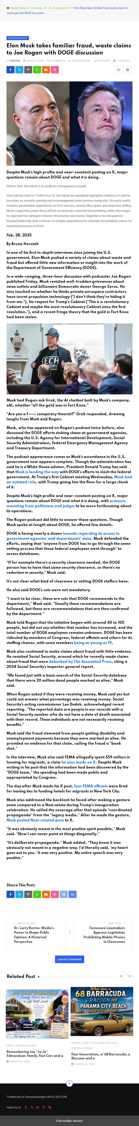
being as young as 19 (93, 643)
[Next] (129, 976)
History (76, 1043)
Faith (10, 1045)
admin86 (15, 61)
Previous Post (27, 923)
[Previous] (121, 976)
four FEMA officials (91, 786)
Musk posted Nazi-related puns (35, 820)
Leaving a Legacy (26, 1045)
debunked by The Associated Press (80, 662)
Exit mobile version (69, 1121)
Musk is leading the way (37, 472)
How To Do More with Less (100, 1043)
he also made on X (79, 762)
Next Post (115, 923)
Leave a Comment (69, 959)
